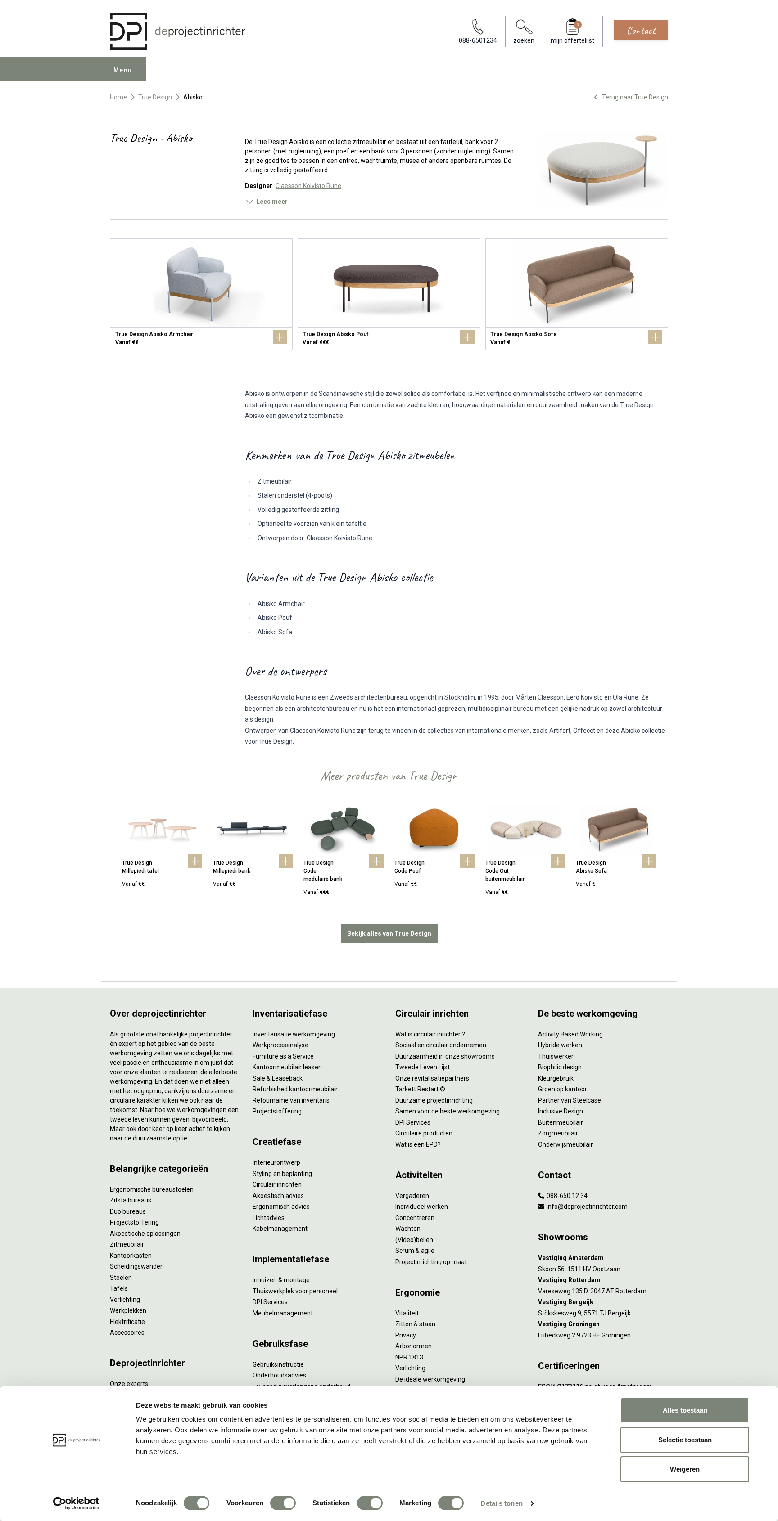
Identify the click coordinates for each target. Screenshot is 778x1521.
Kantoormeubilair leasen (287, 1067)
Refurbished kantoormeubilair (295, 1089)
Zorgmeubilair (558, 1133)
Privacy (405, 1335)
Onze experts (129, 1383)
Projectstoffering (134, 1222)
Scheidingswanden (137, 1266)
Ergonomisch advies (281, 1206)
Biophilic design (560, 1067)
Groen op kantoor (562, 1089)
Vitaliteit (407, 1313)
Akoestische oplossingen (145, 1233)
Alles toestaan (685, 1410)
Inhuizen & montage (281, 1279)
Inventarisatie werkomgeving (294, 1034)
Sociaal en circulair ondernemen (440, 1045)
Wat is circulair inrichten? (430, 1034)
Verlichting (125, 1299)
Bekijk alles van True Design (389, 933)
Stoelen (121, 1277)
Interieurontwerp (276, 1162)
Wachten (408, 1228)
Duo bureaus (128, 1211)
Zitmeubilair (127, 1244)
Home (118, 97)
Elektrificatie (127, 1321)
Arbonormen (413, 1346)
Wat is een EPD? (418, 1144)
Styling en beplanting (282, 1173)
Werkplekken (128, 1310)
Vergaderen (412, 1195)
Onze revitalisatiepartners (432, 1078)
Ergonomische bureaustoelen (152, 1189)
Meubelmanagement (283, 1313)
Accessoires (127, 1332)
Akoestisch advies (278, 1195)
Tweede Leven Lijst (422, 1067)
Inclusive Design (560, 1111)
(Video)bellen (414, 1239)
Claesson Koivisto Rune (308, 185)
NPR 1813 (409, 1357)
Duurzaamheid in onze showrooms (445, 1056)
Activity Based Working (570, 1034)
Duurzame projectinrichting (434, 1100)
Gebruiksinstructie (278, 1364)
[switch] (283, 1503)
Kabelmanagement (280, 1228)
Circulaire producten (423, 1133)
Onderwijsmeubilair (565, 1144)
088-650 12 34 (566, 1195)
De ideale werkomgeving (430, 1379)
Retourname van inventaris (291, 1100)
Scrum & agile (414, 1250)
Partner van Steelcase (569, 1100)
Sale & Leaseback (278, 1078)
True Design (155, 97)
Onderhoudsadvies (279, 1375)
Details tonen (501, 1503)
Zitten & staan (415, 1324)
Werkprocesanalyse (280, 1045)
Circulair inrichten (277, 1184)
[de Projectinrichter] (177, 31)
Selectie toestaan (685, 1440)
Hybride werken (560, 1045)
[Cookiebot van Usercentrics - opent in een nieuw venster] (76, 1503)
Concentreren (414, 1217)
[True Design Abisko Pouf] (389, 294)
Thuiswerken (556, 1056)
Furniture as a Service (283, 1056)
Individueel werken (421, 1206)
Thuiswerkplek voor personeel (295, 1291)
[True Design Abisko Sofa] (577, 294)
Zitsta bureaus (130, 1200)
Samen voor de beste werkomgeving (447, 1111)
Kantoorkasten (131, 1255)
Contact (641, 30)
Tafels (119, 1288)
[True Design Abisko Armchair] (201, 294)
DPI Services (270, 1302)
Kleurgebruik (556, 1078)
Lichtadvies (269, 1217)
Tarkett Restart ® (420, 1089)
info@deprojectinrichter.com (586, 1206)
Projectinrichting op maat (431, 1261)
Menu (122, 70)
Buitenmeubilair (560, 1122)
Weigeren (685, 1469)
